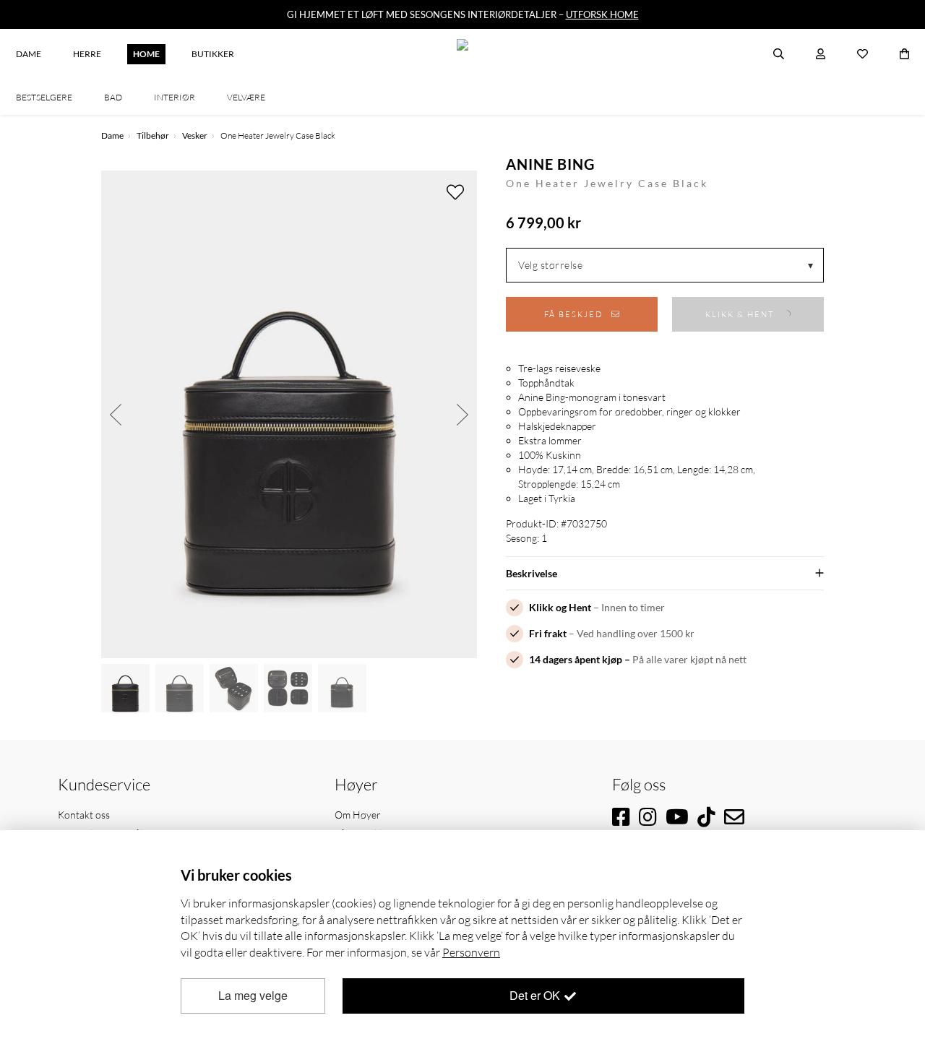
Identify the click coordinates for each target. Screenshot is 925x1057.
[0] (904, 54)
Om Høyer (358, 814)
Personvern (471, 952)
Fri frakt (548, 633)
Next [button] (462, 414)
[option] (289, 414)
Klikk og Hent (560, 607)
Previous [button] (115, 414)
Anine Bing (550, 164)
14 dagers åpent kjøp (575, 659)
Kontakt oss (84, 814)
